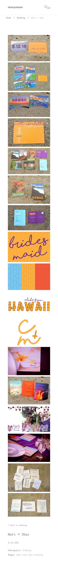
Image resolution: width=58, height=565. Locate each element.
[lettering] (29, 304)
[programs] (29, 390)
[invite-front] (29, 132)
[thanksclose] (29, 505)
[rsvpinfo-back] (29, 189)
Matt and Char (25, 555)
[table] (29, 448)
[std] (29, 48)
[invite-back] (29, 104)
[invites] (29, 76)
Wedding (21, 18)
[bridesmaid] (29, 247)
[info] (29, 161)
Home (8, 18)
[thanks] (29, 477)
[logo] (29, 332)
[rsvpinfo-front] (29, 217)
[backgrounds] (29, 276)
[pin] (29, 361)
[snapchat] (29, 419)
